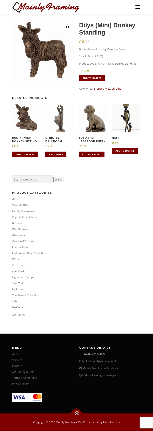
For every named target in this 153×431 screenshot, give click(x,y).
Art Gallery (18, 315)
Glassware (18, 235)
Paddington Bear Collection (29, 253)
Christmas (18, 265)
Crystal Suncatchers (24, 217)
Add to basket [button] (25, 154)
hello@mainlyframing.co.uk (99, 361)
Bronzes (99, 88)
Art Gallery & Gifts (23, 372)
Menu (137, 7)
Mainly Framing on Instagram (100, 375)
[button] (68, 27)
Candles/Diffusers (23, 241)
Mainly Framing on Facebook (100, 368)
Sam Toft (17, 283)
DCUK (15, 259)
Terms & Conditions (24, 377)
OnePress (84, 422)
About (16, 354)
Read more (56, 154)
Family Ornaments (23, 211)
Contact (17, 366)
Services (17, 360)
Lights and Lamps (23, 277)
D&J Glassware (21, 229)
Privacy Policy (20, 383)
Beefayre (17, 307)
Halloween (18, 289)
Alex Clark (18, 271)
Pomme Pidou (20, 247)
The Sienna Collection (25, 295)
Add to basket (92, 78)
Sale (14, 301)
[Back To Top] (76, 413)
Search (58, 179)
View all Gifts (113, 88)
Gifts (15, 199)
